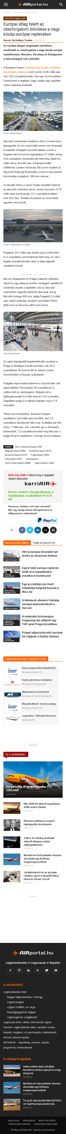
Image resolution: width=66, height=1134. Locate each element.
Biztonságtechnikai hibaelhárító (39, 668)
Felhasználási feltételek (20, 1124)
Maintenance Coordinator (35, 692)
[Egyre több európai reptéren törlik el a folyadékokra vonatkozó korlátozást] (11, 572)
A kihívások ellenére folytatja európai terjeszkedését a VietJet (40, 604)
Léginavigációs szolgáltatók (22, 1017)
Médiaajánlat (29, 1120)
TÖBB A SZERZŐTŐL (44, 543)
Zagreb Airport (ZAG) (44, 463)
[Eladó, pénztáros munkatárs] (12, 683)
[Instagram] (19, 970)
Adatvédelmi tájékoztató (45, 1124)
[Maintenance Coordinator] (12, 695)
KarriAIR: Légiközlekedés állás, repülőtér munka (29, 1027)
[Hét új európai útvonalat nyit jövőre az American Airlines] (11, 556)
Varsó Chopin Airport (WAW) (18, 463)
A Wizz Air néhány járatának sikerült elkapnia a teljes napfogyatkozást (39, 841)
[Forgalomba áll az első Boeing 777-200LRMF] (33, 779)
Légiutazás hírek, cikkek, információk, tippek (27, 1022)
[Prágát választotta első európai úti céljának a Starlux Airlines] (11, 636)
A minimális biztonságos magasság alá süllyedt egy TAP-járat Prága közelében (39, 620)
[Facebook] (10, 970)
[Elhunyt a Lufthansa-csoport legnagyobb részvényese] (11, 825)
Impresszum (14, 1120)
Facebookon (16, 495)
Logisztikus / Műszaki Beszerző (39, 715)
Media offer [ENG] (47, 1120)
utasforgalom (32, 459)
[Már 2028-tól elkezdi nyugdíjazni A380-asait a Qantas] (11, 808)
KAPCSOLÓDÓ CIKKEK (17, 543)
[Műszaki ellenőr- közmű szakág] (12, 707)
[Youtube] (55, 970)
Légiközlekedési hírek (15, 992)
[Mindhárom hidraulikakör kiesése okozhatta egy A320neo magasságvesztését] (11, 859)
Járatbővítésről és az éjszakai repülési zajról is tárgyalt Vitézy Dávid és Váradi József (41, 875)
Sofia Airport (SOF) (13, 459)
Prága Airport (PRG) (40, 455)
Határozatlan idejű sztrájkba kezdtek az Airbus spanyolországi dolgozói (42, 1070)
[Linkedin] (28, 970)
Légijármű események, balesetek (9, 623)
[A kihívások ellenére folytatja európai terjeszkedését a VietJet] (11, 604)
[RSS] (37, 970)
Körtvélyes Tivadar (22, 40)
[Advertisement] (33, 919)
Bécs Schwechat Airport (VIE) (28, 446)
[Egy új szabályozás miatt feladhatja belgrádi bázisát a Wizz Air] (11, 588)
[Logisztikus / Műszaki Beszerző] (12, 719)
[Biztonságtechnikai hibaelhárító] (12, 671)
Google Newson (40, 492)
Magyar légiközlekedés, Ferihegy (24, 997)
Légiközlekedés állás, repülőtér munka (25, 659)
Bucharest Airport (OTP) (16, 455)
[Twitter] (46, 970)
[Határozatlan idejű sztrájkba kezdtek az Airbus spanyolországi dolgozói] (11, 1070)
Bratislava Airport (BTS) (40, 450)
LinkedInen (35, 495)
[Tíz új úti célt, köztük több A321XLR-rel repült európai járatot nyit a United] (11, 1104)
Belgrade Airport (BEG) (15, 450)
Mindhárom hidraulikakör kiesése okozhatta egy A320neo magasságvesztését (42, 858)
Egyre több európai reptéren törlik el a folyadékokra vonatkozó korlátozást (40, 571)
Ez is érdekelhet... (15, 754)
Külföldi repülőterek (9, 575)
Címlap (6, 12)
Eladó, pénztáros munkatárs (37, 680)
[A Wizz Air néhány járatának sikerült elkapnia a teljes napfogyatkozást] (11, 842)
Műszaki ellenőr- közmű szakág (39, 704)
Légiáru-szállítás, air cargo (21, 1007)
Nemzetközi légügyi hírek (25, 12)
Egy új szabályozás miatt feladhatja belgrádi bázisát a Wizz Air (40, 587)
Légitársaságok (11, 560)
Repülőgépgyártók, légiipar (21, 1012)
